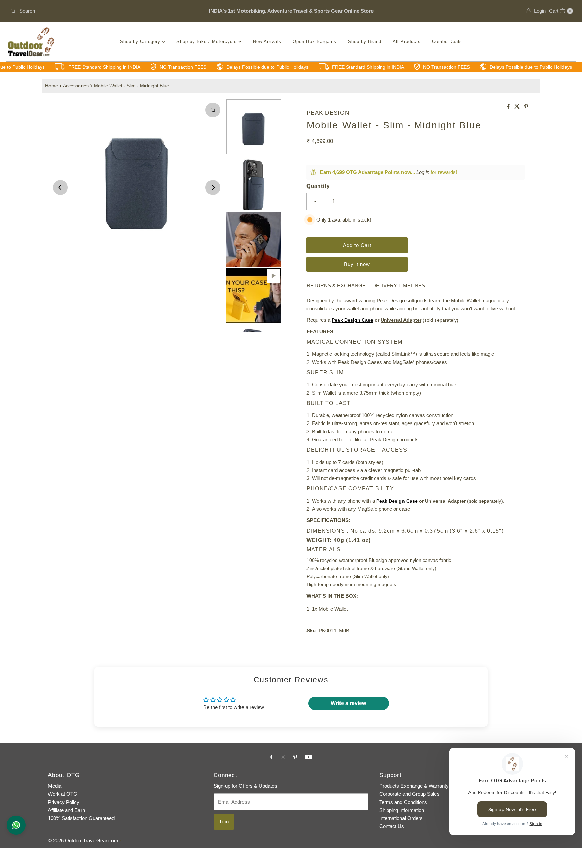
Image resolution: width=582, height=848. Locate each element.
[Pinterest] (295, 757)
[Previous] (60, 187)
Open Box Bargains (314, 41)
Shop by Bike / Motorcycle (207, 41)
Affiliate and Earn (66, 810)
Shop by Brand (364, 41)
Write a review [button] (348, 703)
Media (54, 786)
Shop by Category (141, 41)
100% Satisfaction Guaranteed (81, 818)
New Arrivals (267, 41)
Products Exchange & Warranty (414, 786)
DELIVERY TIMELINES (398, 286)
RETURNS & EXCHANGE (336, 286)
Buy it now (357, 264)
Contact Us (391, 826)
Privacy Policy (63, 802)
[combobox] (100, 11)
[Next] (212, 187)
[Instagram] (283, 757)
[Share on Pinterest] (526, 107)
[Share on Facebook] (509, 107)
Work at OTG (62, 794)
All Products (407, 41)
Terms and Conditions (403, 802)
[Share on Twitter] (517, 107)
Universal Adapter (401, 320)
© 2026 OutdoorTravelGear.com (83, 840)
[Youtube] (308, 757)
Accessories (76, 85)
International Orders (401, 818)
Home (51, 85)
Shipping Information (401, 810)
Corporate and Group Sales (409, 794)
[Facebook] (271, 757)
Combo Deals (447, 41)
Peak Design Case (352, 320)
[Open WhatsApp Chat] (16, 825)
